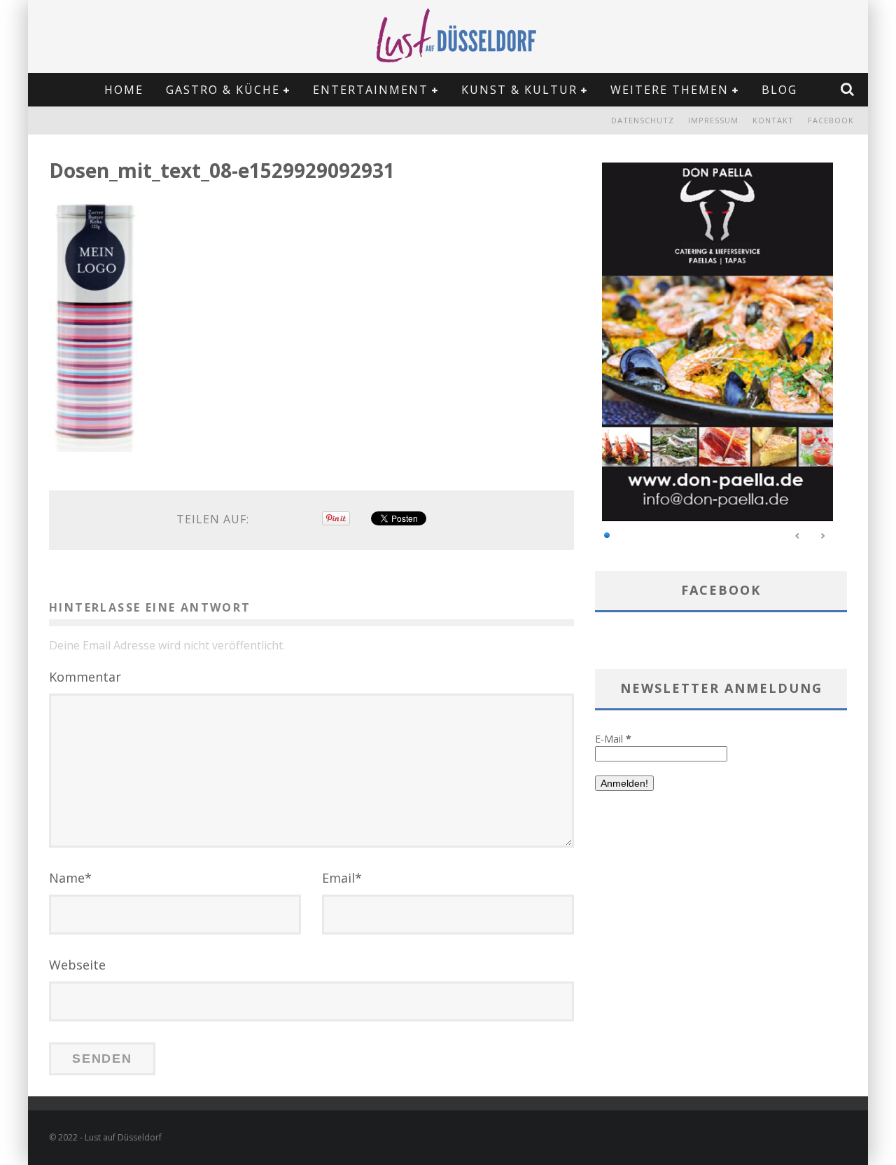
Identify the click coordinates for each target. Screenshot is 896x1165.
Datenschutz (642, 120)
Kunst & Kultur (519, 89)
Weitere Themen (669, 89)
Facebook (831, 120)
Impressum (713, 120)
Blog (779, 89)
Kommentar (85, 676)
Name (70, 877)
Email (342, 877)
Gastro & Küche (223, 89)
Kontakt (773, 120)
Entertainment (370, 89)
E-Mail (613, 738)
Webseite (77, 964)
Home (124, 89)
